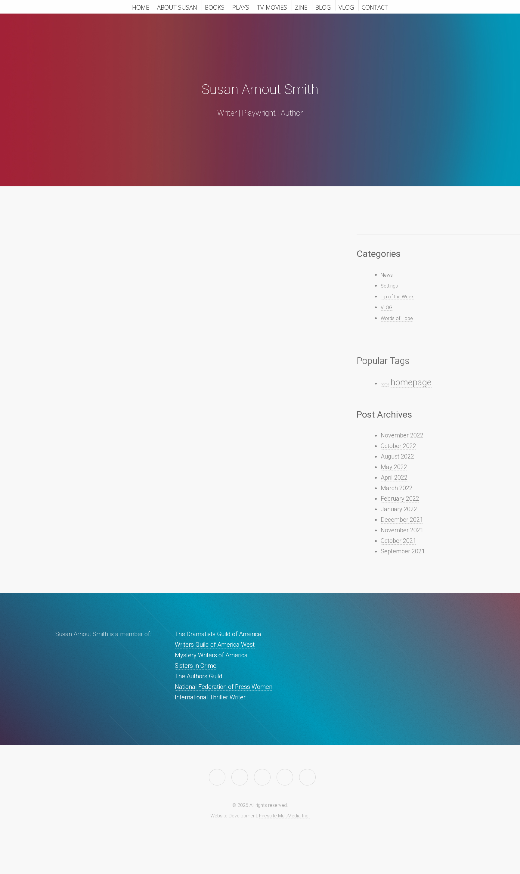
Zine (301, 7)
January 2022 (399, 509)
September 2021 (403, 551)
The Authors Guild (198, 676)
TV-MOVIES (272, 7)
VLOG (386, 307)
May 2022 (394, 467)
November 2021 (402, 530)
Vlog (346, 7)
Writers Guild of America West (215, 644)
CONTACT (375, 7)
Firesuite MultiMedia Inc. (284, 816)
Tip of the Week (397, 297)
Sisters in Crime (195, 665)
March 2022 (397, 488)
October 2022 (398, 445)
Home (140, 7)
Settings (389, 286)
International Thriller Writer (210, 697)
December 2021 (402, 519)
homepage (411, 382)
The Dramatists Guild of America (218, 634)
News (387, 275)
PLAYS (240, 7)
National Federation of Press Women (223, 686)
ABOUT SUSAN (177, 7)
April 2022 (394, 477)
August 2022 (397, 456)
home (385, 384)
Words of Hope (397, 318)
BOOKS (214, 7)
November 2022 (402, 435)
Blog (323, 7)
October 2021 (398, 540)
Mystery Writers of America (211, 655)
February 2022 (400, 498)
